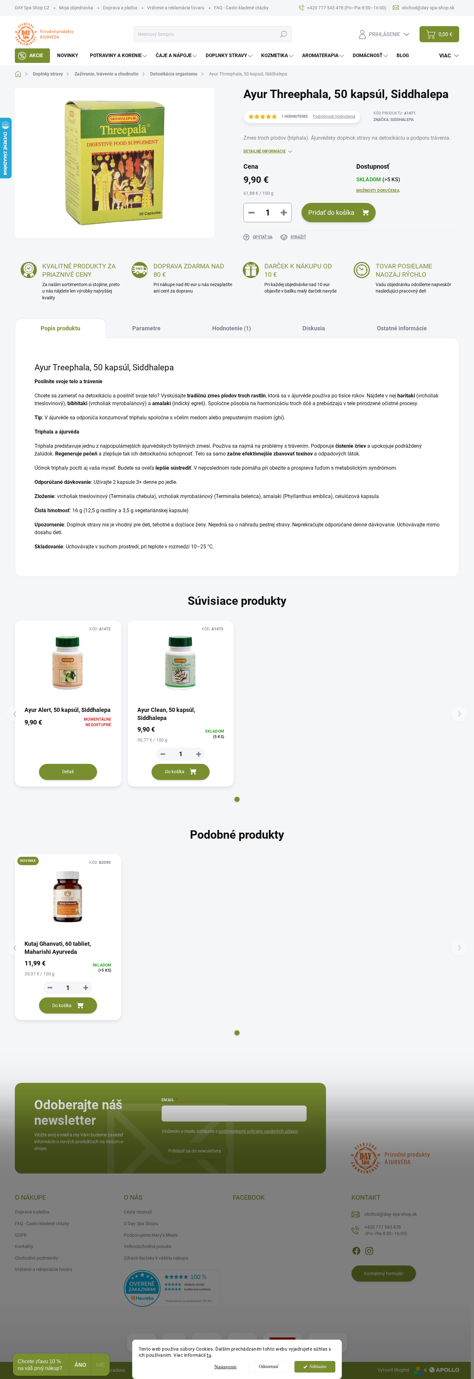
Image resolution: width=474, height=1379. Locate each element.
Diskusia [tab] (313, 328)
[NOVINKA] (68, 896)
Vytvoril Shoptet (394, 1370)
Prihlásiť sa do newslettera (194, 1151)
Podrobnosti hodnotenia (334, 116)
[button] (237, 799)
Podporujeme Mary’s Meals (151, 1235)
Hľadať (283, 34)
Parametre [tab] (146, 328)
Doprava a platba (120, 7)
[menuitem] (32, 55)
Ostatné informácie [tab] (402, 328)
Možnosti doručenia (378, 190)
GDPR (21, 1235)
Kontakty (24, 1246)
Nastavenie (225, 1366)
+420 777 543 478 (385, 1230)
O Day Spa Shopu (141, 1223)
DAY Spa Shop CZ (32, 7)
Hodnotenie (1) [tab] (231, 328)
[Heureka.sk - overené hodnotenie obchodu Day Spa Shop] (172, 1288)
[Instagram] (369, 1249)
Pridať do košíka (331, 212)
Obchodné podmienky (36, 1258)
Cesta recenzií (138, 1211)
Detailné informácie (264, 151)
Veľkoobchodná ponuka (148, 1246)
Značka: (393, 119)
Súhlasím (318, 1366)
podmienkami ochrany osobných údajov (258, 1131)
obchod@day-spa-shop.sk (390, 1214)
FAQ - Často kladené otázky (241, 7)
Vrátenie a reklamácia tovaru (175, 7)
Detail (68, 771)
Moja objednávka (76, 7)
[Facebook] (356, 1249)
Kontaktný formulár (383, 1273)
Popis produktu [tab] (60, 328)
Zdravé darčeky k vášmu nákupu (156, 1258)
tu (209, 1355)
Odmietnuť (269, 1366)
